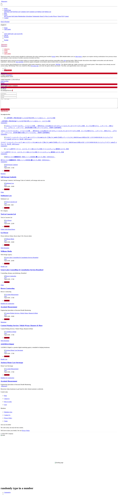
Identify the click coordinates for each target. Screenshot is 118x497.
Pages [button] (5, 15)
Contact (66, 16)
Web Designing (5, 248)
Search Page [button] (7, 10)
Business (3, 173)
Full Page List (16, 11)
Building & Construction (7, 303)
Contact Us (7, 415)
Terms (59, 16)
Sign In (3, 21)
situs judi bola (19, 62)
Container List (33, 11)
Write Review (4, 111)
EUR (11, 34)
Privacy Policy (8, 418)
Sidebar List (47, 11)
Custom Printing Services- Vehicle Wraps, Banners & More (21, 325)
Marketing (3, 322)
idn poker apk (35, 66)
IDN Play (58, 64)
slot (65, 60)
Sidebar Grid (40, 11)
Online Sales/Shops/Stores (8, 229)
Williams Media (6, 251)
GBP (8, 34)
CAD (15, 34)
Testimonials (35, 16)
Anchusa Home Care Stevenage (12, 362)
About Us (42, 16)
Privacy (55, 16)
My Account (7, 16)
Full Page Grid (8, 11)
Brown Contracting (8, 288)
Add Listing (14, 16)
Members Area (8, 412)
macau (53, 56)
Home (6, 8)
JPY (21, 34)
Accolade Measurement (9, 307)
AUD (18, 34)
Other (2, 192)
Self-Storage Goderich (8, 177)
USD (5, 34)
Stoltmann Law (6, 196)
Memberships (21, 16)
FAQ (62, 16)
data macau (78, 56)
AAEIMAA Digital (7, 344)
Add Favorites (4, 81)
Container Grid (24, 11)
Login (5, 52)
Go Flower (4, 233)
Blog (5, 13)
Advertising (29, 16)
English (6, 40)
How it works (49, 16)
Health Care (4, 266)
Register (7, 21)
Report (2, 82)
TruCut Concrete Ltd (8, 214)
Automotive (7, 492)
